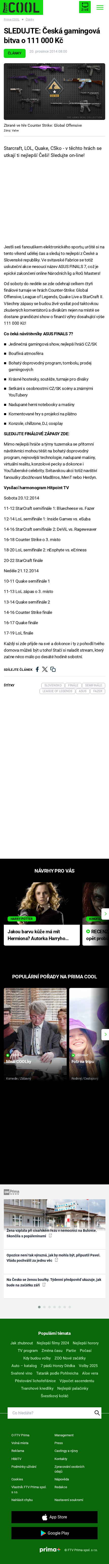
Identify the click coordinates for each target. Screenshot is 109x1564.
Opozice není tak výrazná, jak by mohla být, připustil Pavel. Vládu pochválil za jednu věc (53, 1257)
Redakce (61, 1487)
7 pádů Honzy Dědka (58, 1365)
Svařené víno (21, 1373)
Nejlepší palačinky (72, 1388)
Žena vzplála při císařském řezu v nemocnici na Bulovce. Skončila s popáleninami (52, 1233)
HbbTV (16, 1459)
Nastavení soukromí (69, 1500)
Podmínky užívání (23, 1467)
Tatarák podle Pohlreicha (57, 1373)
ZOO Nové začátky (70, 1358)
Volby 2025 (88, 1365)
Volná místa (19, 1443)
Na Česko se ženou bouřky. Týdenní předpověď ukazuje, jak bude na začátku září (54, 1282)
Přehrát (17, 1055)
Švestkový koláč (54, 1396)
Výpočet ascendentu (77, 1381)
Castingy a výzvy (66, 1451)
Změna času (52, 1350)
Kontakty (61, 1459)
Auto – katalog (24, 1365)
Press (59, 1443)
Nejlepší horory (86, 1343)
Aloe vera (90, 1373)
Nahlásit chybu (22, 1500)
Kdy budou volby (37, 1358)
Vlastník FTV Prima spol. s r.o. (28, 1489)
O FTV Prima (20, 1435)
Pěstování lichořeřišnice (35, 1381)
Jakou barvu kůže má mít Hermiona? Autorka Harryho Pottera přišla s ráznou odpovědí (36, 935)
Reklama (17, 1451)
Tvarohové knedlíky (37, 1388)
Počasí (86, 1350)
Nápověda (62, 1479)
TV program (28, 1350)
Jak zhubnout (21, 1343)
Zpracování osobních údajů (69, 1469)
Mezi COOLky (18, 1061)
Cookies (17, 1479)
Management (64, 1435)
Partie (71, 1350)
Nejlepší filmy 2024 (53, 1343)
